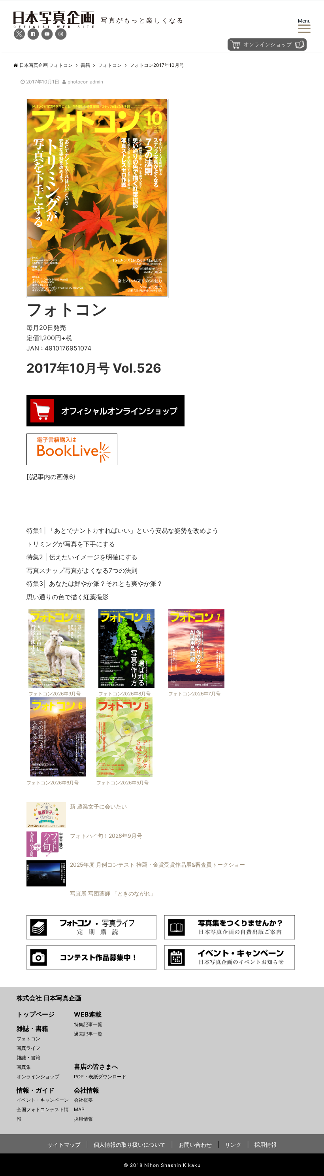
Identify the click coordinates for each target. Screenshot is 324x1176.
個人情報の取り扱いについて (130, 1144)
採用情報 (83, 1119)
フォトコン (28, 1039)
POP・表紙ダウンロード (100, 1076)
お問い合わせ (195, 1144)
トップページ (36, 1014)
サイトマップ (64, 1144)
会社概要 (83, 1100)
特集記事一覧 (88, 1024)
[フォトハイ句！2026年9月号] (82, 855)
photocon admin (85, 82)
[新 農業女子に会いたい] (75, 826)
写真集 (24, 1067)
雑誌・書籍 (28, 1057)
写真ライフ (28, 1048)
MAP (79, 1109)
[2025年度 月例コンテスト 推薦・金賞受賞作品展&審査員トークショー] (134, 884)
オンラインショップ (38, 1076)
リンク (233, 1144)
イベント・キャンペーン (43, 1100)
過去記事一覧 (88, 1034)
